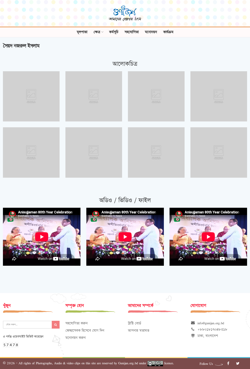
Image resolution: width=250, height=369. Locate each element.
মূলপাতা (82, 32)
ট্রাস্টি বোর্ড (134, 323)
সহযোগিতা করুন (76, 323)
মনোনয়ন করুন (75, 337)
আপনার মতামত (138, 330)
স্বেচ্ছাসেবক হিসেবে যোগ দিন (84, 330)
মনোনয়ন (151, 32)
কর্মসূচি (113, 32)
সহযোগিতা (132, 32)
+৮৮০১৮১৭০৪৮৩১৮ (211, 329)
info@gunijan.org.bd (209, 323)
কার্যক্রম (168, 32)
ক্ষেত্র (97, 32)
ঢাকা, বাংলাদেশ (206, 336)
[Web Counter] (11, 344)
